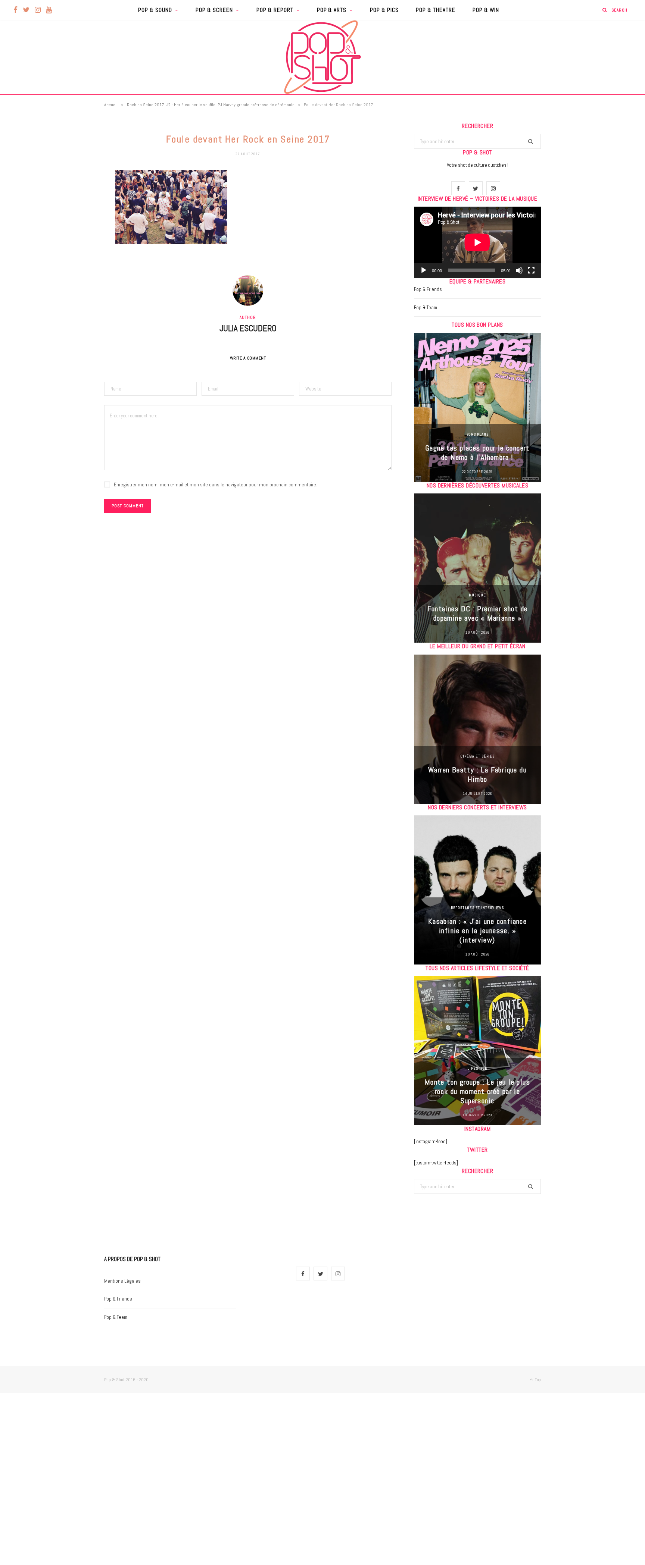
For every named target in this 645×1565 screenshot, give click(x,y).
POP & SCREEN (214, 9)
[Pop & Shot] (322, 57)
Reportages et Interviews (477, 907)
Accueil (111, 105)
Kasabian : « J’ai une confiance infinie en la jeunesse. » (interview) (477, 930)
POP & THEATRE (435, 9)
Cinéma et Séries (477, 756)
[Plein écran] (531, 270)
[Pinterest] (66, 235)
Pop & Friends (428, 289)
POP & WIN (486, 9)
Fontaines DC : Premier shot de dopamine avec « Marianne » (477, 613)
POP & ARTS (332, 9)
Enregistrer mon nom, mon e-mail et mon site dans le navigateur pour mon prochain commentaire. (215, 484)
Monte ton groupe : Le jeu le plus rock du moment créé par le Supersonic (477, 1091)
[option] (477, 407)
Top (537, 1380)
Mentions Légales (122, 1281)
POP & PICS (384, 9)
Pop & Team (425, 307)
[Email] (66, 254)
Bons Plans (478, 434)
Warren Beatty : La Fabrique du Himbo (477, 774)
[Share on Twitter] (66, 216)
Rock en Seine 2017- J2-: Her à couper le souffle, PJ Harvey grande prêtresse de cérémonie (211, 105)
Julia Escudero (248, 328)
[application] (477, 242)
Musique (477, 595)
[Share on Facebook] (66, 197)
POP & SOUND (155, 9)
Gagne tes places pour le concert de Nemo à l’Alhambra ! (477, 452)
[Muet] (519, 270)
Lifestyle (477, 1068)
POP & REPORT (274, 9)
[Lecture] (423, 270)
